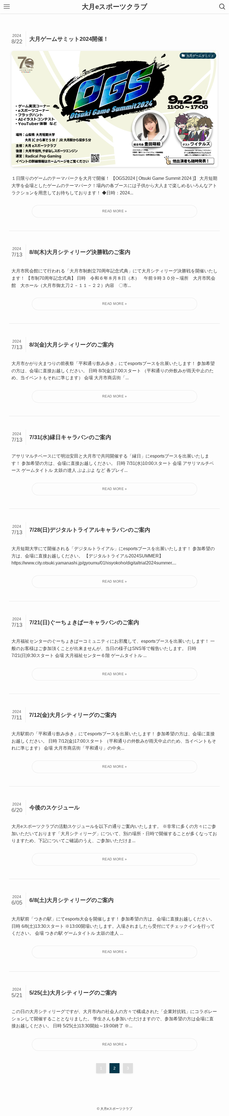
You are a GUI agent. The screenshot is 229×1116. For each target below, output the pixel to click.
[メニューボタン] (6, 6)
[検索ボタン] (222, 6)
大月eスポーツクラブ (114, 6)
